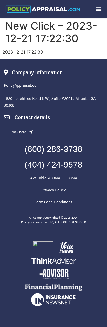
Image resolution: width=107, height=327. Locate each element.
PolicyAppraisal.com (22, 85)
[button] (99, 9)
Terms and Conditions (53, 201)
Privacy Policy (53, 190)
